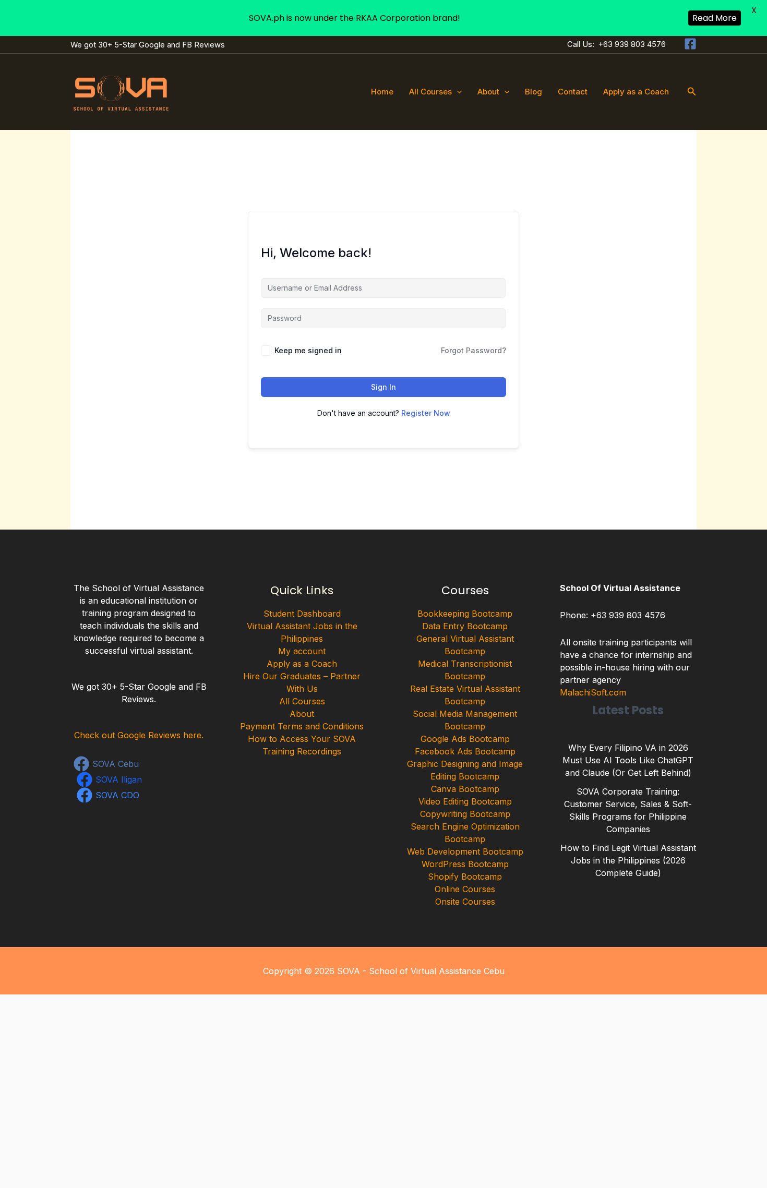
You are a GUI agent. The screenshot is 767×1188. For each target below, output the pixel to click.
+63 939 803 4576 (632, 44)
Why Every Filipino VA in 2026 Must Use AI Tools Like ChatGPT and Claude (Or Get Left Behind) (627, 760)
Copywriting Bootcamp (465, 814)
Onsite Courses (465, 901)
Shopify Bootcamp (465, 876)
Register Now (425, 413)
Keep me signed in (308, 350)
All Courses (430, 92)
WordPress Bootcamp (465, 864)
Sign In (383, 386)
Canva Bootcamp (465, 789)
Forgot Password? (473, 350)
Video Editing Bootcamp (465, 801)
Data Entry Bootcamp (465, 626)
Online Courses (465, 889)
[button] (457, 92)
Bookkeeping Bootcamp (464, 613)
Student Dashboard (302, 613)
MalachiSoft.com (593, 692)
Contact (573, 92)
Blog (533, 92)
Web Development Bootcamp (465, 851)
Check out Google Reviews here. (138, 735)
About (488, 92)
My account (302, 651)
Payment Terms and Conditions (302, 726)
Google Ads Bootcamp (465, 739)
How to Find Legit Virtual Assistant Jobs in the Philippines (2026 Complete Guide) (628, 860)
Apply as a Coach (636, 92)
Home (382, 92)
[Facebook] (690, 44)
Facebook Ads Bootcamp (465, 751)
